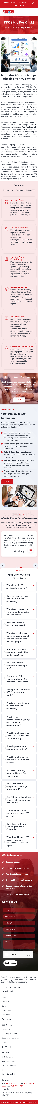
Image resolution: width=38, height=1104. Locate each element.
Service (14, 28)
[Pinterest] (14, 987)
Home (7, 28)
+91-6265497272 (12, 1084)
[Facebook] (2, 987)
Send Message (10, 963)
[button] (16, 567)
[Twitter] (10, 987)
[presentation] (2, 565)
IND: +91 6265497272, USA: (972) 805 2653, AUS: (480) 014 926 (20, 4)
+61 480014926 (17, 1086)
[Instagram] (6, 987)
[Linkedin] (18, 987)
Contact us (19, 400)
